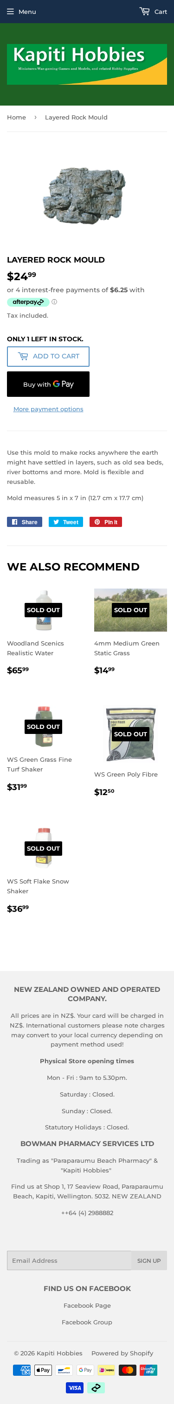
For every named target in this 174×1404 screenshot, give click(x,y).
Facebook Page (87, 1305)
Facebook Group (87, 1322)
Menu (27, 11)
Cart (160, 11)
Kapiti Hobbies (60, 1353)
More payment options (48, 409)
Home (16, 117)
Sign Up (149, 1260)
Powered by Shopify (122, 1353)
